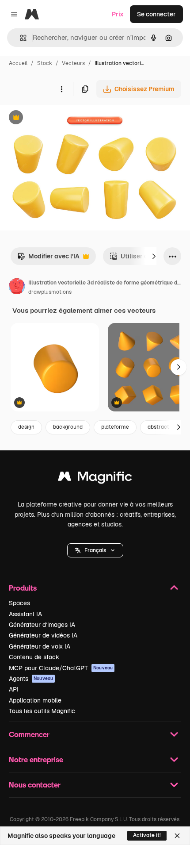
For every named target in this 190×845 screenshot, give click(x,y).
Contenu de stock (34, 657)
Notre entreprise (36, 759)
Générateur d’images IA (42, 625)
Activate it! (147, 835)
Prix (118, 14)
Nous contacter (35, 784)
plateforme (115, 426)
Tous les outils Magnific (42, 711)
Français (95, 550)
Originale (58, 118)
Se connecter (156, 14)
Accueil (18, 63)
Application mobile (35, 700)
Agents (31, 679)
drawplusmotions (50, 292)
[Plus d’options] (61, 89)
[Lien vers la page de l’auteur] (17, 287)
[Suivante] (154, 256)
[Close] (177, 835)
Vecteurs (73, 63)
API (14, 689)
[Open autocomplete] (20, 38)
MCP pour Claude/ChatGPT (61, 668)
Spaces (19, 603)
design (26, 426)
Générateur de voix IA (39, 646)
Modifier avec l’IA (48, 258)
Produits (23, 587)
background (68, 426)
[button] (95, 550)
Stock (44, 63)
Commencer (29, 734)
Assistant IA (25, 614)
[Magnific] (95, 478)
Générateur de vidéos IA (43, 635)
